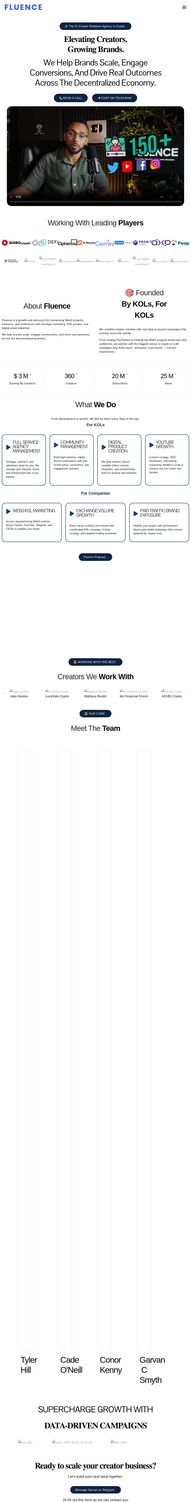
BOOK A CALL (72, 98)
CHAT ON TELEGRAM (116, 98)
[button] (184, 7)
